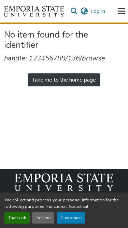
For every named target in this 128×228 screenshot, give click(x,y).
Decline (43, 218)
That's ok (17, 218)
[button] (34, 11)
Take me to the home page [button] (64, 80)
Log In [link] (97, 11)
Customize (71, 218)
